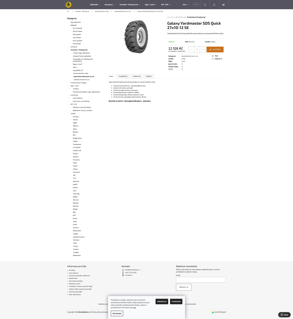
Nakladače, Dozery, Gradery (82, 110)
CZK (195, 4)
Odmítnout (161, 301)
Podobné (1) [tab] (123, 76)
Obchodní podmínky (76, 281)
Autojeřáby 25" (78, 70)
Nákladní (73, 25)
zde (134, 307)
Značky (73, 113)
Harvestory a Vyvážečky (81, 101)
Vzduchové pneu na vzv (82, 80)
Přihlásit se (183, 287)
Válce (75, 67)
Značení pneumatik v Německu (79, 276)
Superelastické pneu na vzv (84, 76)
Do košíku (216, 49)
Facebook (128, 275)
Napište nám (73, 278)
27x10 (183, 61)
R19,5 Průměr (77, 31)
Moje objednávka (75, 294)
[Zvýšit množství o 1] (202, 49)
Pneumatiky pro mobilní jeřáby (185, 304)
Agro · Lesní (75, 86)
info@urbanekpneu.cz (132, 270)
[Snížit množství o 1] (191, 49)
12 (182, 67)
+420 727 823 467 (131, 272)
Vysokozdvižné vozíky (80, 73)
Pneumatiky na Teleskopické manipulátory (83, 60)
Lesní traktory (78, 98)
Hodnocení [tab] (136, 76)
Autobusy (74, 47)
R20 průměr (77, 34)
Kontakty (72, 270)
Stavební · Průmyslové (79, 50)
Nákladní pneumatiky (106, 304)
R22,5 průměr (77, 41)
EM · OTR (74, 104)
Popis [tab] (111, 76)
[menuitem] (95, 4)
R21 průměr (77, 37)
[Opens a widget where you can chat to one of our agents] (284, 315)
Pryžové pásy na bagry (78, 83)
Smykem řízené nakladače (82, 56)
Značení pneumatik (75, 292)
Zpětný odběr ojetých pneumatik (80, 289)
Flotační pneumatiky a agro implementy (86, 92)
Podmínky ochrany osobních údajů (80, 286)
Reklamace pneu (74, 284)
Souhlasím (176, 301)
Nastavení (117, 313)
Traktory (76, 89)
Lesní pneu (74, 95)
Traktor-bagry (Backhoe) (81, 53)
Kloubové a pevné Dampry (82, 107)
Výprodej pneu (76, 22)
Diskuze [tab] (149, 76)
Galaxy (213, 42)
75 (182, 64)
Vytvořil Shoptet (220, 312)
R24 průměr (77, 44)
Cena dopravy (74, 273)
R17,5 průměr (77, 28)
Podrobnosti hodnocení (196, 17)
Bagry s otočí (77, 64)
